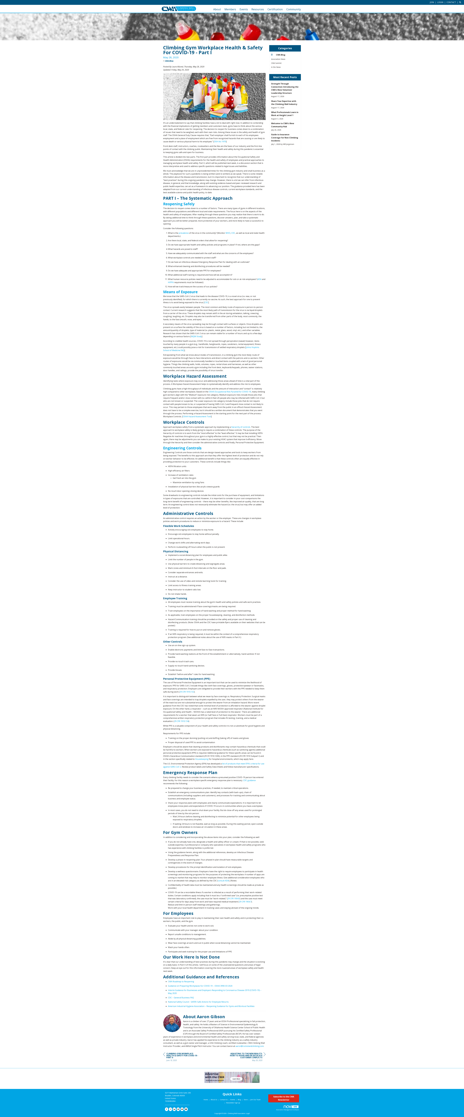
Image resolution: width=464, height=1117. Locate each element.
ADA (259, 279)
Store (246, 1099)
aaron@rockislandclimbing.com (250, 1046)
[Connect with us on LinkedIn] (174, 1109)
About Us (214, 1099)
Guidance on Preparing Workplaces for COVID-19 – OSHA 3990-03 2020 (200, 986)
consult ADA (223, 880)
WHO (228, 233)
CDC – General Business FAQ (181, 997)
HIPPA (171, 282)
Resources (257, 9)
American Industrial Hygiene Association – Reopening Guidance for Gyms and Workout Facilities (211, 1006)
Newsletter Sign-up (233, 1103)
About (217, 9)
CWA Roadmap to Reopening (181, 981)
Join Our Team (255, 1099)
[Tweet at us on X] (170, 1109)
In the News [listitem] (276, 67)
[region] (247, 1057)
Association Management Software (287, 1110)
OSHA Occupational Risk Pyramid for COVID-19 (230, 391)
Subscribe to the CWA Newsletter (283, 1098)
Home (206, 1099)
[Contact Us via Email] (186, 1109)
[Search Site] (460, 2)
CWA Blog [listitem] (280, 54)
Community (293, 9)
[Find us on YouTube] (182, 1109)
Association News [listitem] (278, 59)
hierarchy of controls (240, 427)
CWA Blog (169, 61)
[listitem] (433, 2)
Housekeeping (201, 759)
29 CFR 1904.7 (245, 901)
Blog (239, 1099)
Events (244, 9)
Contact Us (224, 1099)
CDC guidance (249, 780)
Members (230, 9)
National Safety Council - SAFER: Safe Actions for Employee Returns (198, 1002)
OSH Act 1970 (220, 141)
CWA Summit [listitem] (276, 63)
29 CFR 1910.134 (181, 721)
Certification (275, 9)
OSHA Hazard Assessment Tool (197, 416)
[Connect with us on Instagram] (178, 1109)
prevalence (184, 233)
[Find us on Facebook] (166, 1109)
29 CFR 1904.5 (234, 898)
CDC (233, 233)
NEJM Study (196, 336)
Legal (248, 1113)
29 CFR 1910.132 (187, 691)
